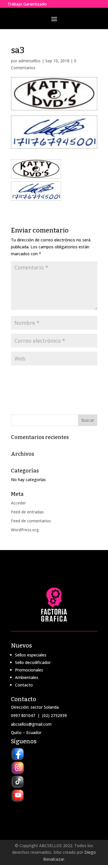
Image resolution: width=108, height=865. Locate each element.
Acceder (18, 503)
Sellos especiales (30, 655)
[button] (36, 180)
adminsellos (29, 60)
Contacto (24, 685)
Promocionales (29, 670)
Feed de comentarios (31, 520)
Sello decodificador (33, 662)
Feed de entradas (27, 512)
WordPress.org (25, 529)
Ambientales (26, 677)
